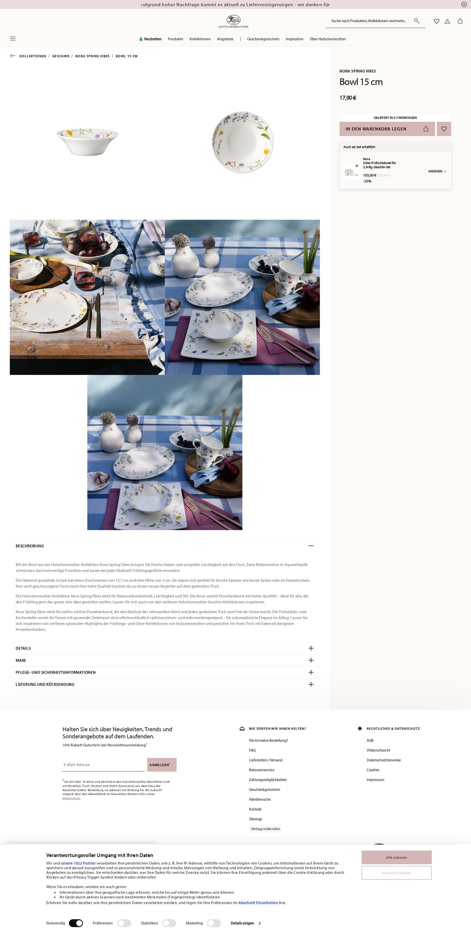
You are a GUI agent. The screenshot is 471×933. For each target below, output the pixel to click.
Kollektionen (33, 56)
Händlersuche (260, 799)
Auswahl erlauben (396, 873)
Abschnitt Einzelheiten (258, 902)
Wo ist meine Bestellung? (268, 740)
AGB (370, 740)
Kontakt (255, 809)
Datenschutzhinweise (384, 759)
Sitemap (255, 818)
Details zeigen (242, 922)
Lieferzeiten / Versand (265, 759)
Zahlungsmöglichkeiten (268, 779)
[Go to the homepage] (233, 21)
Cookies (373, 769)
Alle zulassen (396, 857)
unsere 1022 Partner (78, 863)
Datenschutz (71, 798)
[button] (175, 40)
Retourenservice (262, 769)
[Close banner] (464, 4)
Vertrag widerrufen (265, 828)
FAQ (252, 750)
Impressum (375, 779)
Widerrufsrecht (378, 750)
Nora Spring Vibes (92, 56)
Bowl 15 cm (127, 56)
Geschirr (60, 56)
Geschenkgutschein (264, 789)
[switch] (124, 923)
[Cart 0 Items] (459, 21)
